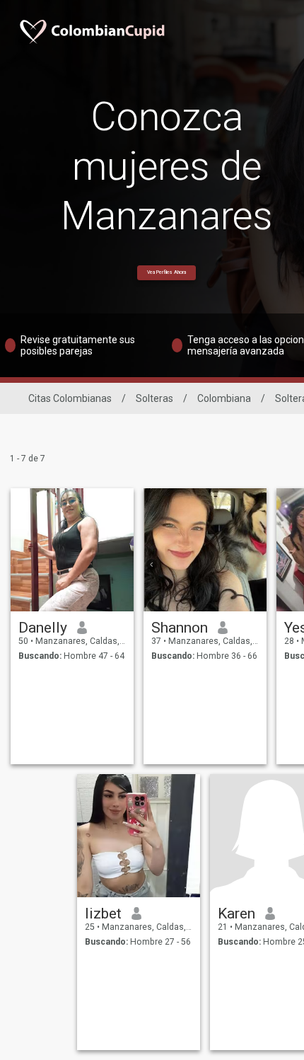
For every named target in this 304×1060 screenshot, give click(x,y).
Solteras (154, 398)
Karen (236, 913)
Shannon (179, 627)
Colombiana (224, 398)
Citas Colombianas (70, 398)
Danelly (42, 627)
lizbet (103, 913)
